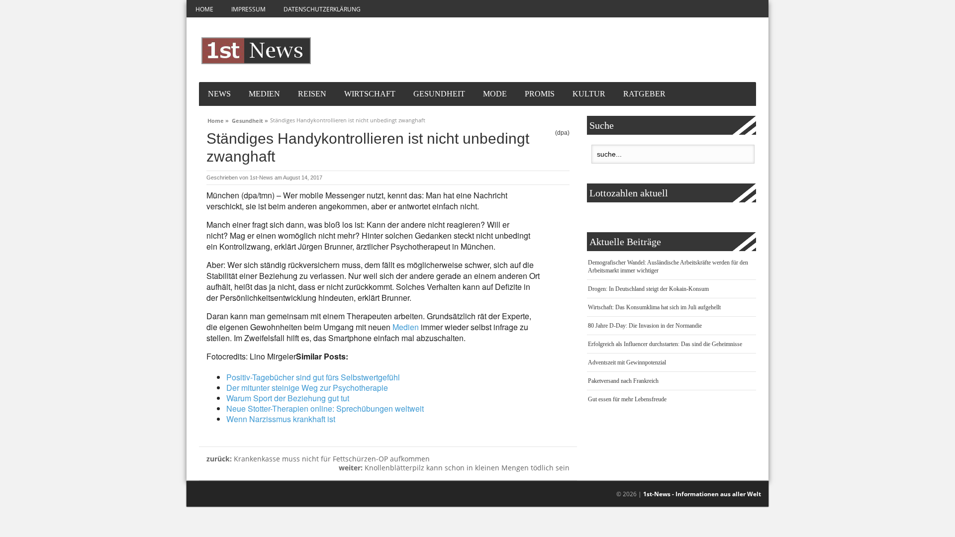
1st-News (261, 177)
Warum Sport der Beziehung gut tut (287, 398)
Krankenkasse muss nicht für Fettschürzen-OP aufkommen (318, 458)
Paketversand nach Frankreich (623, 380)
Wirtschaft (369, 94)
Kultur (589, 94)
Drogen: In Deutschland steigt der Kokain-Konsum (648, 288)
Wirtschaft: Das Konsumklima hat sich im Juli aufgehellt (654, 307)
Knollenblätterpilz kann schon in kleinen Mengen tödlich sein (454, 467)
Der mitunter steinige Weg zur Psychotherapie (307, 387)
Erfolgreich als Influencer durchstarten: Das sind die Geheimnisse (665, 344)
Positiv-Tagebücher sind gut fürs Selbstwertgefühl (313, 377)
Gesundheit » (250, 119)
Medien (264, 94)
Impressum (248, 9)
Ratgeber (644, 94)
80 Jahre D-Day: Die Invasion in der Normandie (645, 325)
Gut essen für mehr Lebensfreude (627, 399)
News (219, 94)
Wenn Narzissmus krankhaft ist (280, 419)
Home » (218, 119)
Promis (540, 94)
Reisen (312, 94)
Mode (495, 94)
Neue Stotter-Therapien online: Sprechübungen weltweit (325, 408)
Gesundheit (439, 94)
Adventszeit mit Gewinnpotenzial (627, 362)
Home (204, 9)
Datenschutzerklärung (322, 9)
